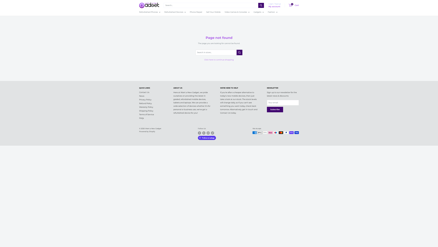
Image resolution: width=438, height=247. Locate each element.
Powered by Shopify (147, 131)
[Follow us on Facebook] (199, 132)
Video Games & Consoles (236, 12)
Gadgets (257, 12)
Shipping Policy (146, 111)
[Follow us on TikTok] (212, 132)
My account (274, 6)
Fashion (271, 12)
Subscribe (275, 109)
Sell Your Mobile (213, 12)
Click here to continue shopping (219, 60)
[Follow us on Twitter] (203, 132)
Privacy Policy (145, 100)
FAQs (141, 118)
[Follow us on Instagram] (208, 132)
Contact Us (144, 92)
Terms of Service (146, 114)
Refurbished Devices (173, 12)
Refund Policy (145, 103)
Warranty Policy (146, 107)
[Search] (261, 5)
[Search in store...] (239, 52)
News (141, 96)
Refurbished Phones (148, 12)
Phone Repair (196, 12)
